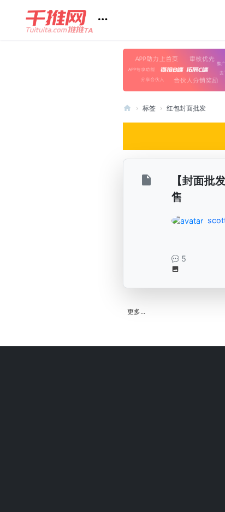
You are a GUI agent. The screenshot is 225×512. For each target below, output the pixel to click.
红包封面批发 (186, 108)
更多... (136, 311)
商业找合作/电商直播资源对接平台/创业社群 (127, 108)
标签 (149, 108)
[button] (71, 19)
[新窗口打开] (148, 182)
